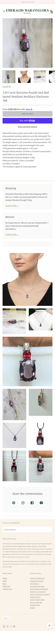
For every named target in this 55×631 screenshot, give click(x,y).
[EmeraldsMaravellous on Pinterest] (8, 626)
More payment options (27, 127)
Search (32, 607)
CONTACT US (7, 589)
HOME (5, 578)
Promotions (34, 583)
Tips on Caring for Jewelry (40, 594)
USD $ (5, 618)
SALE (4, 583)
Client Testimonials (37, 599)
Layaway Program (36, 581)
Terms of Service (36, 602)
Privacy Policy (35, 605)
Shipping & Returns (37, 578)
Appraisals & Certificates (39, 589)
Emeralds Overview (37, 586)
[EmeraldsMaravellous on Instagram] (11, 626)
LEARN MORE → (12, 205)
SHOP (5, 581)
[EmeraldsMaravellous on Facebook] (4, 626)
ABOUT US (6, 586)
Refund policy (35, 597)
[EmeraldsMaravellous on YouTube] (14, 626)
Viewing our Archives (38, 591)
